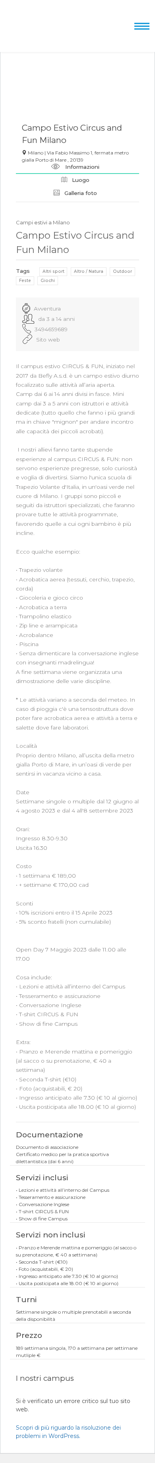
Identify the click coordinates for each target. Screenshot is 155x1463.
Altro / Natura (88, 271)
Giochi (48, 280)
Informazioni (81, 167)
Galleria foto (80, 193)
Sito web (48, 339)
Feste (25, 280)
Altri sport (53, 271)
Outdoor (122, 271)
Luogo (79, 180)
